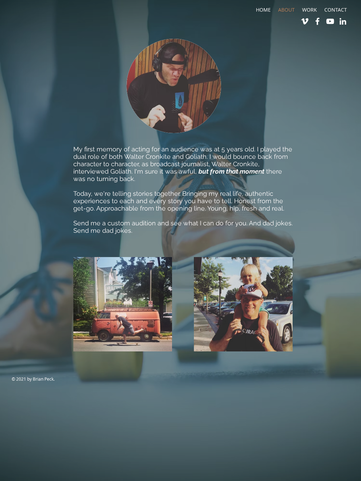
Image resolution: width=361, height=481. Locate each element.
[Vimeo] (305, 21)
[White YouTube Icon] (330, 21)
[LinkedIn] (343, 21)
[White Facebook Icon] (317, 21)
